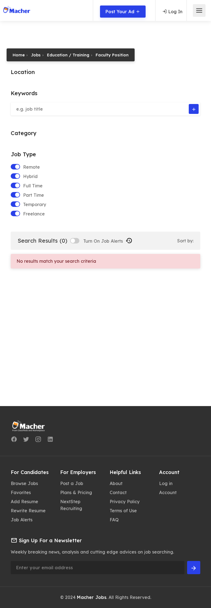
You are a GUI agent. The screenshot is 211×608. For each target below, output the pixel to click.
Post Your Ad (121, 11)
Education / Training (68, 54)
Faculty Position (112, 54)
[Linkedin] (50, 440)
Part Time (33, 195)
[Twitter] (26, 440)
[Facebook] (14, 440)
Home (19, 54)
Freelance (34, 214)
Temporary (34, 204)
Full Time (33, 185)
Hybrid (30, 176)
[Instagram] (38, 440)
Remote (31, 167)
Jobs (36, 54)
